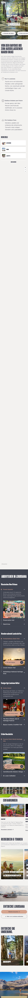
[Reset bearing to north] (25, 171)
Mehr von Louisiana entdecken (15, 916)
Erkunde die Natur (9, 33)
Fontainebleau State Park (11, 639)
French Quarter (8, 589)
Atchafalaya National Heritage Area (13, 672)
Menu (22, 2)
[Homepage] (3, 3)
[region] (14, 365)
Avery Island (7, 688)
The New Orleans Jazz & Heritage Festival (11, 720)
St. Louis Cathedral (9, 776)
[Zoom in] (25, 168)
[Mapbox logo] (4, 564)
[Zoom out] (25, 169)
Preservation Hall (8, 620)
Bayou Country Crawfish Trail (12, 725)
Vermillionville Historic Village (13, 772)
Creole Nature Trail (9, 668)
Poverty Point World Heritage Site (12, 740)
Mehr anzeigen (13, 162)
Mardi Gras (6, 624)
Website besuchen (13, 912)
